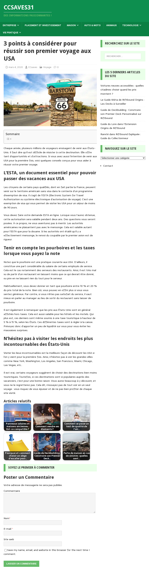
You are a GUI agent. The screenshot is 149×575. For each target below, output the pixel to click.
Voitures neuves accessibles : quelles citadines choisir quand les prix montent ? (122, 90)
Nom (6, 518)
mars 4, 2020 (16, 67)
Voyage (47, 67)
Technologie (130, 25)
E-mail (8, 529)
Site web (9, 539)
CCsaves (32, 67)
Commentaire (12, 491)
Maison (71, 25)
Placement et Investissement (43, 25)
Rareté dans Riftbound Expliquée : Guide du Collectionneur (120, 136)
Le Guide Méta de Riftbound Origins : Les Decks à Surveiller (122, 102)
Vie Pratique (10, 32)
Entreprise (9, 25)
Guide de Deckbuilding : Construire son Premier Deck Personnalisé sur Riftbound (120, 114)
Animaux (111, 25)
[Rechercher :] (123, 56)
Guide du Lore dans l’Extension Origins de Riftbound (118, 126)
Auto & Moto (92, 25)
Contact (108, 166)
